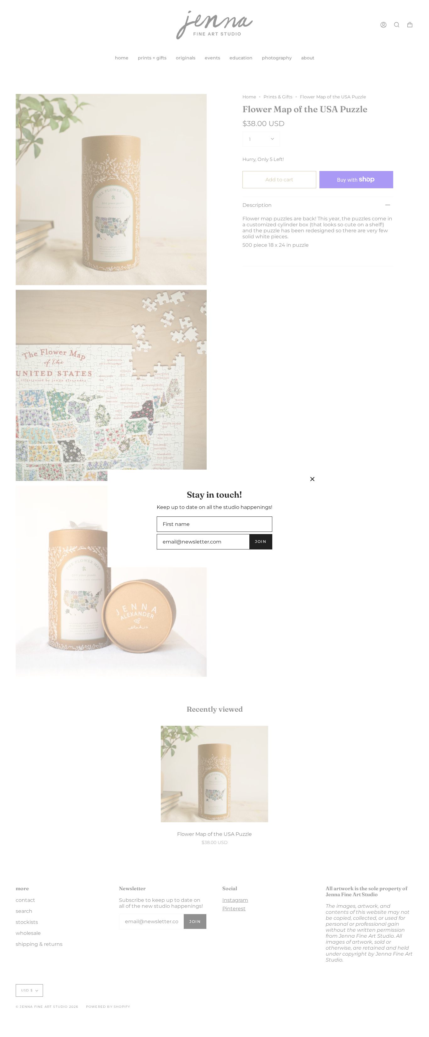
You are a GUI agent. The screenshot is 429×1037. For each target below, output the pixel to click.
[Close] (312, 479)
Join (260, 541)
